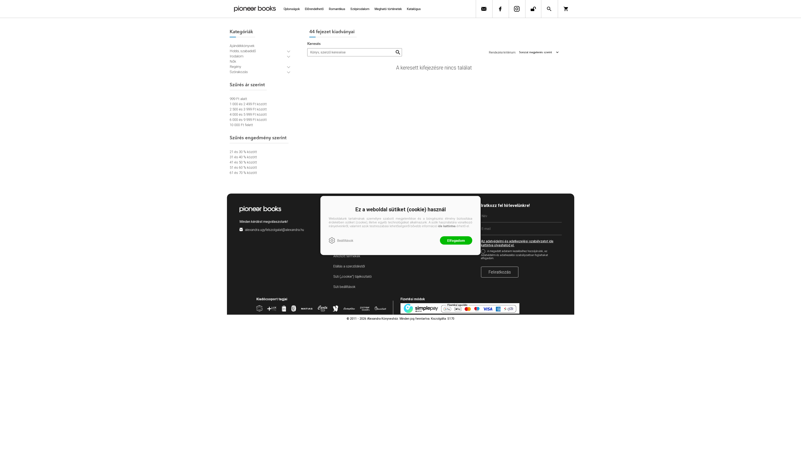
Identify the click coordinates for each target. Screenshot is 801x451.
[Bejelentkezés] (533, 9)
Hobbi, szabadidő (243, 51)
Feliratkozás (500, 272)
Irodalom (236, 56)
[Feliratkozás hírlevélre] (483, 9)
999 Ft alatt (238, 99)
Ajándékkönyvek (242, 46)
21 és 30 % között (243, 152)
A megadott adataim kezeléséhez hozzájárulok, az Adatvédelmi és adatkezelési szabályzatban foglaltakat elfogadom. (514, 255)
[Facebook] (500, 9)
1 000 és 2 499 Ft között (248, 104)
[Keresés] (549, 9)
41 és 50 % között (243, 162)
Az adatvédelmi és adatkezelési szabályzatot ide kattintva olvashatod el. (517, 243)
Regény (235, 67)
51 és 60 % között (243, 167)
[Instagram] (516, 9)
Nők (233, 61)
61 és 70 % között (243, 173)
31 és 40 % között (243, 157)
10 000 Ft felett (241, 125)
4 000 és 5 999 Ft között (248, 114)
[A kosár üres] (567, 9)
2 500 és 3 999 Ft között (248, 109)
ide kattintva (447, 226)
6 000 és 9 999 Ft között (248, 120)
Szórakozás (239, 72)
